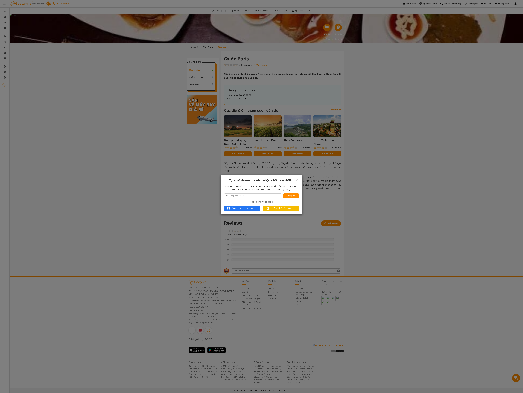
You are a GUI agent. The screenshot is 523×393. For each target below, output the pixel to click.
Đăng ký (291, 196)
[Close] (297, 179)
